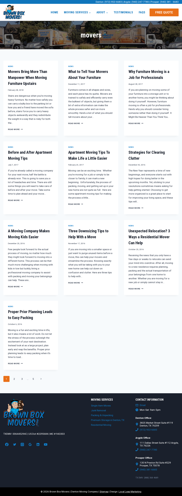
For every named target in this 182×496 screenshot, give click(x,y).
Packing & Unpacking (102, 415)
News (10, 66)
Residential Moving (101, 424)
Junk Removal (98, 410)
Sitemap (104, 491)
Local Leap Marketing (130, 491)
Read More (15, 129)
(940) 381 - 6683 (169, 1)
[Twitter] (14, 444)
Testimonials (123, 12)
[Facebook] (6, 444)
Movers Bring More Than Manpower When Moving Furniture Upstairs (27, 77)
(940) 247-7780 (140, 1)
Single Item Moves (101, 405)
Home (54, 12)
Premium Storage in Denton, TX (107, 420)
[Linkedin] (38, 444)
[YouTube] (45, 444)
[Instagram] (22, 444)
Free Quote (164, 12)
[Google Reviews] (30, 444)
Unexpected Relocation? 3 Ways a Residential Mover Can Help (149, 237)
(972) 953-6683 (113, 1)
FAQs (142, 12)
